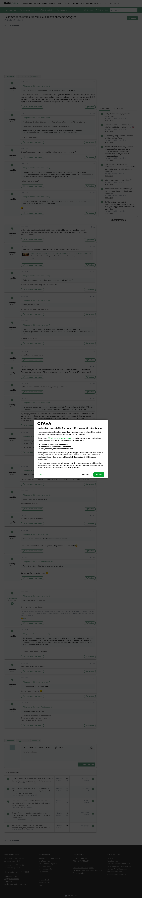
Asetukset (86, 474)
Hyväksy (99, 474)
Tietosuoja (41, 474)
